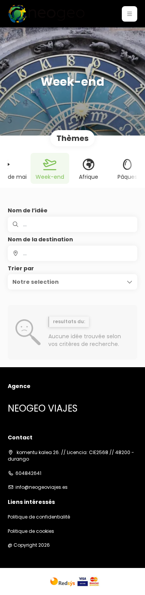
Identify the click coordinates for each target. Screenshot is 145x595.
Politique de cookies (31, 531)
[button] (129, 14)
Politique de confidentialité (39, 517)
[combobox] (72, 253)
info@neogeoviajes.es (41, 487)
